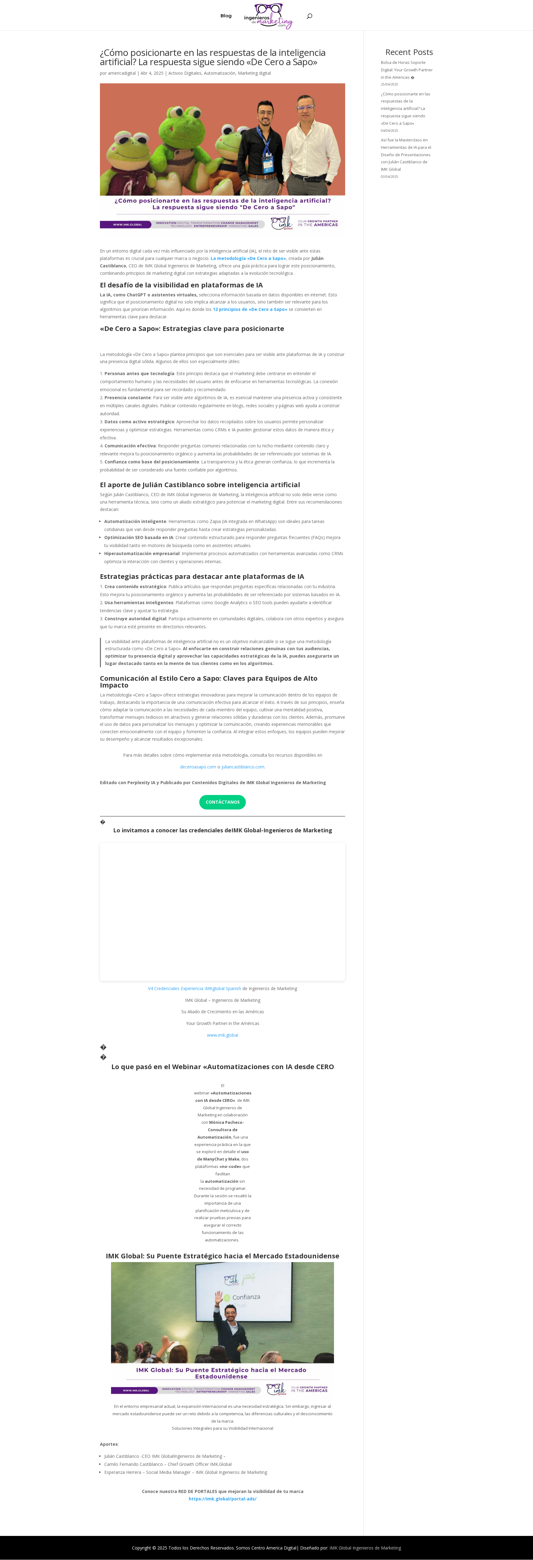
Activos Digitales (184, 73)
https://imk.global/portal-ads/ (223, 1499)
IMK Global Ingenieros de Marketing (365, 1548)
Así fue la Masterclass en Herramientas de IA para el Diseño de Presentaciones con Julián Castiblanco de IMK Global (406, 154)
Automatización (219, 73)
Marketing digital (254, 73)
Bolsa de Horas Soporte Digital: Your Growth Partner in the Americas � (407, 70)
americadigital (122, 73)
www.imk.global (222, 1035)
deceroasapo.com (198, 767)
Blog (226, 16)
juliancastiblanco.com (242, 767)
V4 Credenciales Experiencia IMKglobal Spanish (194, 988)
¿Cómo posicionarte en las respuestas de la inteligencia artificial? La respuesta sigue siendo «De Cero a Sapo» (405, 108)
